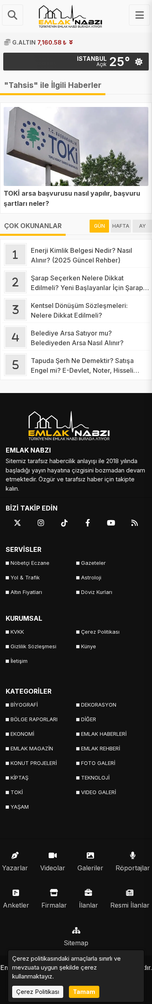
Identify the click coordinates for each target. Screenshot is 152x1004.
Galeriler (90, 868)
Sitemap (76, 943)
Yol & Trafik (25, 578)
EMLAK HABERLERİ (103, 734)
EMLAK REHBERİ (100, 749)
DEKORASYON (98, 705)
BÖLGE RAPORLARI (34, 719)
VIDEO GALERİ (98, 792)
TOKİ (17, 792)
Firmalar (54, 905)
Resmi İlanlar (130, 905)
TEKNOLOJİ (95, 778)
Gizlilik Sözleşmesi (33, 646)
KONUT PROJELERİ (34, 763)
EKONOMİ (22, 734)
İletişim (19, 661)
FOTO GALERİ (98, 763)
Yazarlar (15, 868)
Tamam (84, 991)
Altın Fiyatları (26, 592)
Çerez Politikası (100, 632)
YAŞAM (20, 807)
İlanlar (88, 905)
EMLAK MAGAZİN (32, 749)
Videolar (52, 868)
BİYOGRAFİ (24, 705)
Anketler (16, 905)
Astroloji (91, 578)
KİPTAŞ (19, 778)
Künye (88, 646)
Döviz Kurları (96, 592)
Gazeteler (93, 563)
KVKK (17, 632)
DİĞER (88, 719)
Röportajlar (133, 868)
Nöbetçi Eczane (30, 563)
